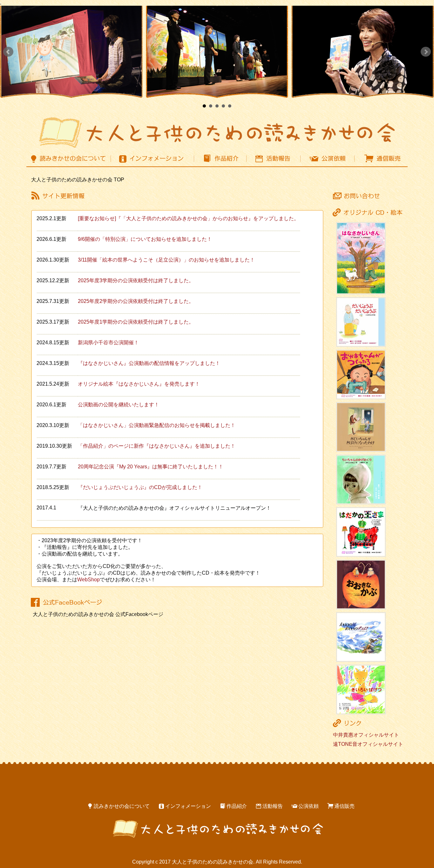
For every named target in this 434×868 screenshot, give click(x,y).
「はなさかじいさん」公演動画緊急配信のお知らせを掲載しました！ (156, 425)
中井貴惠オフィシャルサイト (366, 735)
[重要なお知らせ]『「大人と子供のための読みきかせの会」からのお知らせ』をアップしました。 (188, 218)
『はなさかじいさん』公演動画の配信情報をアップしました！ (149, 363)
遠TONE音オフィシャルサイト (368, 744)
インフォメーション (188, 806)
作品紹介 (237, 806)
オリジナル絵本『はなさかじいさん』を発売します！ (139, 384)
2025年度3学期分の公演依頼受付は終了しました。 (136, 280)
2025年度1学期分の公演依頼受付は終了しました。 (136, 322)
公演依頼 (308, 806)
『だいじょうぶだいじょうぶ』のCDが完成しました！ (140, 487)
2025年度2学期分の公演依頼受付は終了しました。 (136, 301)
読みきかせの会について (122, 806)
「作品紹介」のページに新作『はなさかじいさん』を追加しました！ (156, 446)
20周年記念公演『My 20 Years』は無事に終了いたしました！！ (150, 466)
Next (426, 52)
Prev (8, 52)
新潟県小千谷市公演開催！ (108, 342)
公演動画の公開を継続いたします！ (118, 404)
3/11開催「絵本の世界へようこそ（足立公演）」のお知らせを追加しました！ (166, 259)
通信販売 (344, 806)
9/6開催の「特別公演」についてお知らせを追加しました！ (145, 239)
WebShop (88, 579)
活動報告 (272, 806)
